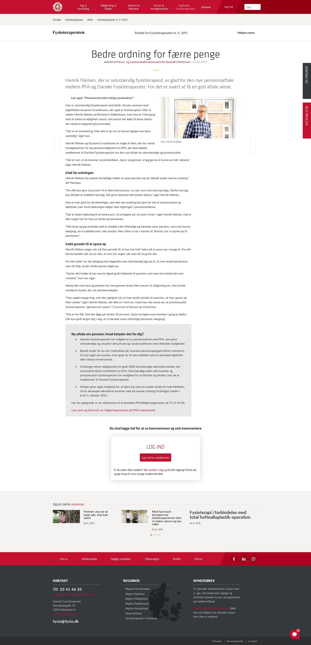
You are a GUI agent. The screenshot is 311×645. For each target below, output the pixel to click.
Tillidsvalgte (152, 559)
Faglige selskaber (121, 559)
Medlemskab (89, 559)
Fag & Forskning (83, 7)
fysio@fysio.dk (66, 621)
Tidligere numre (246, 32)
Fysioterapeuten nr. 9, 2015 (112, 19)
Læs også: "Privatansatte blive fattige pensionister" (102, 98)
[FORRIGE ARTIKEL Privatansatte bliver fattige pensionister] (56, 146)
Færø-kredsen (133, 613)
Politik (177, 559)
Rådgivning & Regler (108, 7)
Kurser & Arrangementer (159, 7)
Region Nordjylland (136, 608)
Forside (57, 19)
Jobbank (206, 7)
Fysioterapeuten (74, 19)
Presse (198, 559)
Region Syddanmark (137, 603)
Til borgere (217, 641)
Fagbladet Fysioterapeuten (184, 7)
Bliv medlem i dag (153, 470)
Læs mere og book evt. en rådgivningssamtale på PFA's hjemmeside (113, 410)
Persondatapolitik (235, 641)
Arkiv (90, 19)
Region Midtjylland (136, 598)
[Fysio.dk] (57, 7)
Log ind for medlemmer (155, 457)
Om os (64, 559)
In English (252, 641)
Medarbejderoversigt (65, 614)
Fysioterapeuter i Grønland (141, 618)
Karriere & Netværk (134, 7)
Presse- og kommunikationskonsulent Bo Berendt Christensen (153, 62)
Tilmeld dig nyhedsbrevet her (210, 608)
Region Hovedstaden (137, 589)
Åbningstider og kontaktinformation (74, 594)
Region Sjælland (134, 594)
